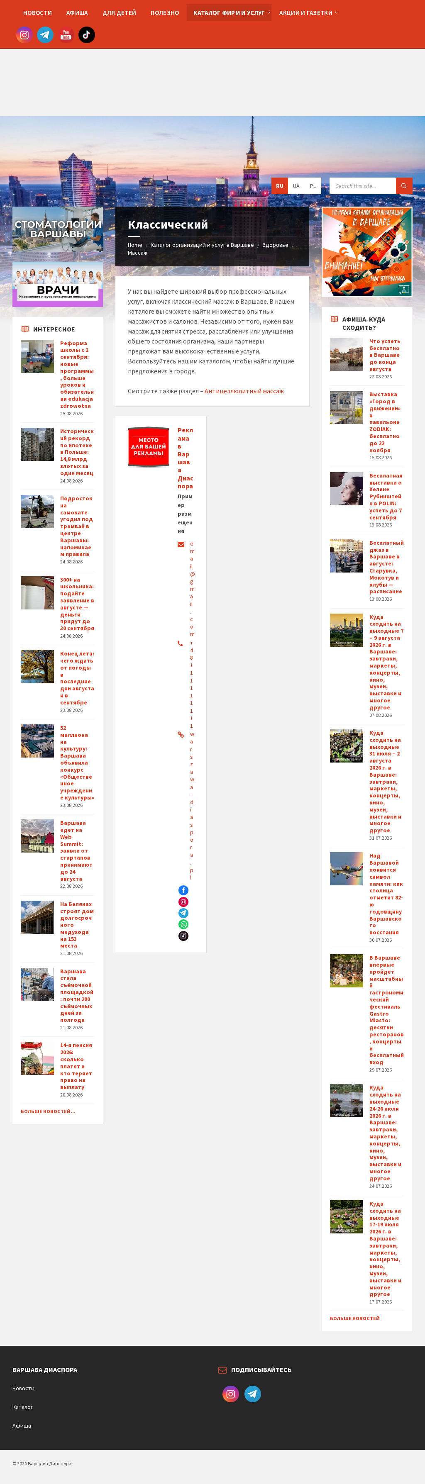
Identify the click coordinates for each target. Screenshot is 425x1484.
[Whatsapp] (183, 924)
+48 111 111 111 (191, 684)
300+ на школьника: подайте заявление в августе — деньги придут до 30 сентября (77, 604)
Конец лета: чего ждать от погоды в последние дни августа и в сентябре (77, 678)
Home (135, 245)
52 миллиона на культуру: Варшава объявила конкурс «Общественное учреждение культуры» (77, 762)
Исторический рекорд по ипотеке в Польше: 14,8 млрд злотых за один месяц (77, 452)
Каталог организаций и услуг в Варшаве (202, 245)
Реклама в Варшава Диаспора (185, 458)
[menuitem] (38, 12)
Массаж (137, 252)
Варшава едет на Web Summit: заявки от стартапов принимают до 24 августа (76, 850)
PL (313, 186)
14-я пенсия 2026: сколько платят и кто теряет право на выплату (76, 1066)
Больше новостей (355, 1318)
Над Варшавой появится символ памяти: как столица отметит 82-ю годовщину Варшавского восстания (386, 894)
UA (296, 186)
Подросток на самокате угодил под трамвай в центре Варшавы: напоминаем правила (76, 526)
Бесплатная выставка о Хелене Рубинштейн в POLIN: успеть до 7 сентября (386, 496)
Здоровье (275, 245)
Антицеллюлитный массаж (244, 391)
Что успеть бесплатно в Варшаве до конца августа (385, 355)
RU (279, 186)
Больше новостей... (48, 1111)
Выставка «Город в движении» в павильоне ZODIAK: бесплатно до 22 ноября (385, 421)
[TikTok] (183, 936)
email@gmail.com (192, 589)
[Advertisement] (212, 58)
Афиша (21, 1425)
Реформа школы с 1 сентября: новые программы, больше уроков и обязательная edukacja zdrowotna (77, 374)
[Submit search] (404, 186)
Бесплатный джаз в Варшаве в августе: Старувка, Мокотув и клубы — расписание (386, 567)
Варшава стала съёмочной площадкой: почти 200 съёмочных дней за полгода (76, 995)
